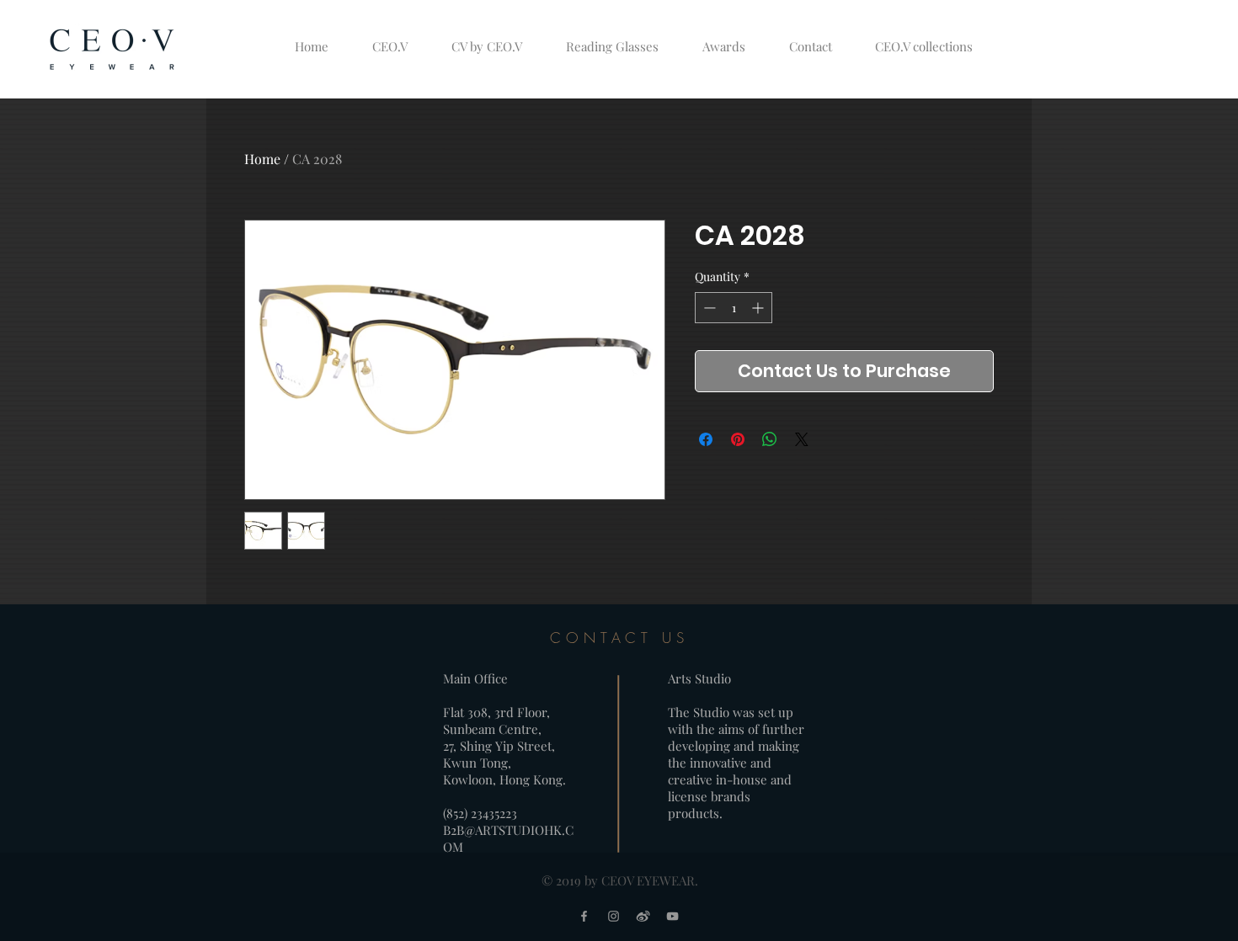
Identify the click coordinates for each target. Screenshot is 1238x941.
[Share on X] (802, 439)
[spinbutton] (733, 307)
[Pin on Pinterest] (738, 439)
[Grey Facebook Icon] (584, 916)
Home (262, 158)
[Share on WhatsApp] (770, 439)
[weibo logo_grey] (643, 916)
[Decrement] (707, 307)
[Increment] (759, 307)
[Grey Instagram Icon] (613, 916)
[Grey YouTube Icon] (672, 916)
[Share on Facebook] (706, 439)
